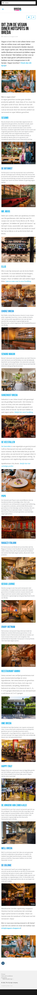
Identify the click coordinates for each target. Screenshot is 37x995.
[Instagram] (3, 963)
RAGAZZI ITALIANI (8, 542)
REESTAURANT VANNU (10, 670)
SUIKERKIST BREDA (9, 394)
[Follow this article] (28, 17)
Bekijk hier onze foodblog (24, 412)
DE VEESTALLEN (8, 441)
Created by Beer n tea (6, 985)
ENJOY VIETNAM (8, 626)
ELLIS (3, 266)
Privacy (3, 974)
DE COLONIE (6, 865)
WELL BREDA (6, 848)
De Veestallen (6, 446)
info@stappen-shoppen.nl (11, 928)
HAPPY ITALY (6, 766)
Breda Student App (8, 979)
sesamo (5, 117)
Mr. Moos (5, 211)
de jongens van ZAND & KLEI (14, 805)
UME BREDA (6, 723)
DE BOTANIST (6, 168)
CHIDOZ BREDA (7, 311)
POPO (3, 495)
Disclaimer (4, 978)
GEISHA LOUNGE (8, 583)
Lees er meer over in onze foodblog (18, 281)
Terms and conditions (7, 976)
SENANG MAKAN (8, 353)
